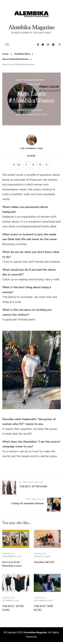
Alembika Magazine (31, 27)
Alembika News (31, 84)
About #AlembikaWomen (30, 80)
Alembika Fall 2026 (44, 562)
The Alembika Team (31, 110)
